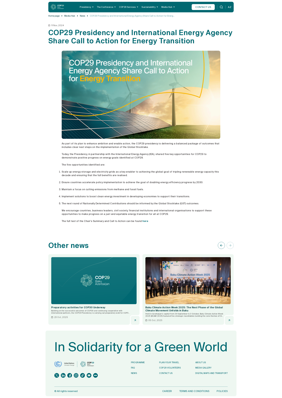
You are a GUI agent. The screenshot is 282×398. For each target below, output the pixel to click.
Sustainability (149, 7)
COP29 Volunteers (170, 368)
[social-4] (82, 375)
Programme (138, 362)
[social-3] (76, 375)
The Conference (105, 7)
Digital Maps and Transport (211, 373)
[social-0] (56, 375)
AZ (229, 7)
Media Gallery (203, 368)
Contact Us (166, 373)
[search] (221, 7)
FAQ (133, 368)
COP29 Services (127, 7)
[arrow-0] (221, 245)
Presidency (85, 7)
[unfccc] (64, 364)
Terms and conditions (194, 391)
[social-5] (89, 375)
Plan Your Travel (169, 362)
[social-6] (95, 375)
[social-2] (69, 375)
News (82, 16)
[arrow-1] (230, 245)
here (145, 221)
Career (167, 391)
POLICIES (222, 391)
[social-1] (63, 375)
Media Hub (166, 7)
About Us (200, 362)
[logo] (57, 7)
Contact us (203, 7)
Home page (54, 16)
